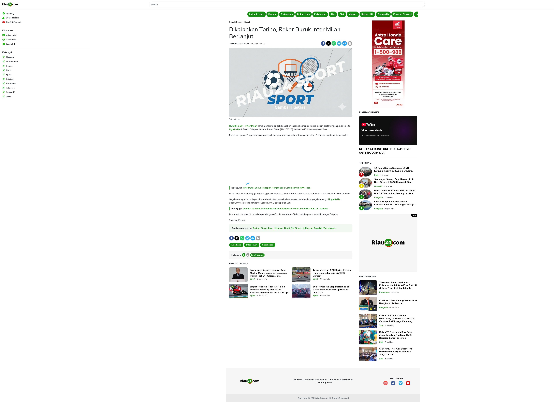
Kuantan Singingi (402, 14)
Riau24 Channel (13, 22)
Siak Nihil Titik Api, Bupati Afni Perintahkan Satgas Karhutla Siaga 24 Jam (396, 351)
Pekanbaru (286, 14)
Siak (341, 14)
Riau (332, 14)
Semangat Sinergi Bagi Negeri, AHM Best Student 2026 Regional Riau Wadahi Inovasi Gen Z (394, 181)
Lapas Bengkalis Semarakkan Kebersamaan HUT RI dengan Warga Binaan (394, 203)
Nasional (10, 57)
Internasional (12, 61)
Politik (9, 65)
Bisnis (9, 70)
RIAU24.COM (236, 126)
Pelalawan (320, 14)
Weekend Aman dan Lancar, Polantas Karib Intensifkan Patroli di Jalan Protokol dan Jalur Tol (398, 285)
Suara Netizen (12, 17)
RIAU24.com (235, 21)
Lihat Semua (257, 254)
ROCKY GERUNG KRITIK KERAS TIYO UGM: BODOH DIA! (385, 150)
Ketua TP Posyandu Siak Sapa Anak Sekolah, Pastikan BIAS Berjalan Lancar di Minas (395, 335)
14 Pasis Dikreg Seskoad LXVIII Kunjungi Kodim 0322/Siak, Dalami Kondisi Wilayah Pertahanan (393, 169)
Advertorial (11, 35)
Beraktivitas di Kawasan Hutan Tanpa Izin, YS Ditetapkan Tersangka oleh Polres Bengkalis (394, 192)
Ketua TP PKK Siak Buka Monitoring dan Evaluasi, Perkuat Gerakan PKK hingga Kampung (397, 318)
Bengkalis (383, 14)
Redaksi (298, 379)
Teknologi (10, 87)
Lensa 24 (10, 44)
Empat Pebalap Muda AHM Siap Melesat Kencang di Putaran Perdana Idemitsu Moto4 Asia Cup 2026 (269, 289)
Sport (8, 74)
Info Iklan (334, 379)
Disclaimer (347, 379)
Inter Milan (251, 126)
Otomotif (10, 92)
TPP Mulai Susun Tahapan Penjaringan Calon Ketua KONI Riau (276, 187)
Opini (8, 96)
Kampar (272, 14)
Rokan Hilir (367, 14)
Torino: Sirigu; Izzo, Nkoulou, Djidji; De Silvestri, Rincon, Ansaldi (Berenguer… (295, 228)
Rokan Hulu (303, 14)
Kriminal (10, 79)
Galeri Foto (11, 39)
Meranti (352, 14)
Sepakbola (267, 244)
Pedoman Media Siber (316, 379)
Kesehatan (11, 83)
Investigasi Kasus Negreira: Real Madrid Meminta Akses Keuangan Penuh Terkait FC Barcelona (268, 273)
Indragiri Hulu (256, 14)
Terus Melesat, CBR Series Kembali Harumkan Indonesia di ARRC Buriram (332, 273)
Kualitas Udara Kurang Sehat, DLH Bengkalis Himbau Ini (398, 302)
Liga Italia (234, 129)
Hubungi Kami (325, 382)
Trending (10, 13)
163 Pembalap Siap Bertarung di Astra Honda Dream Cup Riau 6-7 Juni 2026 (331, 289)
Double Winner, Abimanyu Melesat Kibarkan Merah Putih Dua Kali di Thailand (285, 208)
